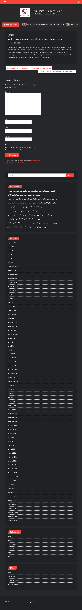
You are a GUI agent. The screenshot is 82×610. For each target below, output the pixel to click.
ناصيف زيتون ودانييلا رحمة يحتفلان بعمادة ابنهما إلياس (24, 195)
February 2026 (12, 267)
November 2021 (13, 469)
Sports (10, 540)
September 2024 (13, 334)
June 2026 (11, 251)
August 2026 (12, 243)
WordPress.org (13, 584)
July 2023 (11, 389)
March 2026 (12, 263)
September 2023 (13, 382)
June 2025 (11, 298)
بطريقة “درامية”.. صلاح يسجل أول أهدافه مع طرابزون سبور (26, 207)
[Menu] (4, 2)
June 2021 (11, 489)
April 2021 (11, 496)
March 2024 (12, 358)
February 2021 (12, 504)
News (12, 35)
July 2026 (11, 247)
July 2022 (11, 437)
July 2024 (11, 342)
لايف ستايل (11, 556)
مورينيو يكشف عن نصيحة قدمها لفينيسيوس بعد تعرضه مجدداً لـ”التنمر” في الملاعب (33, 223)
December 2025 (13, 274)
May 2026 (11, 255)
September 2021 (13, 477)
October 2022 (12, 425)
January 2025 (12, 318)
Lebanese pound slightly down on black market (56, 71)
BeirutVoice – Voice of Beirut (47, 10)
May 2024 (11, 350)
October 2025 (12, 282)
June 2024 (11, 346)
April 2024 (11, 354)
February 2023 (12, 409)
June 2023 (11, 393)
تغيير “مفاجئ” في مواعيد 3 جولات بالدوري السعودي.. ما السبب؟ (27, 211)
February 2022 (12, 457)
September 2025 (13, 286)
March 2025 (12, 310)
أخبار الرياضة (12, 544)
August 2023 (12, 385)
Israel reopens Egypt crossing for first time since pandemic (30, 68)
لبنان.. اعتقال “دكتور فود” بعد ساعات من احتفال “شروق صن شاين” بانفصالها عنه (32, 203)
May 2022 (11, 445)
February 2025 (12, 314)
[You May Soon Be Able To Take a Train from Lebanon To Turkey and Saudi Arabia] (61, 24)
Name (7, 119)
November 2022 (13, 421)
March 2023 (12, 405)
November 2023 (13, 374)
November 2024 (13, 326)
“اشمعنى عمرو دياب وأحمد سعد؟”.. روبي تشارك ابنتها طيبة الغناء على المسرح (31, 191)
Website (7, 136)
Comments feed (13, 580)
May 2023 (11, 397)
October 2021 (12, 473)
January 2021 (12, 508)
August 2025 (12, 290)
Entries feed (11, 576)
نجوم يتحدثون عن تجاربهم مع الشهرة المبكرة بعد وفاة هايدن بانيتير (27, 227)
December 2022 (13, 417)
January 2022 (12, 461)
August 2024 (12, 338)
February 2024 (12, 362)
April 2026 (11, 259)
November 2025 (13, 278)
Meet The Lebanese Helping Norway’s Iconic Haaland (38, 24)
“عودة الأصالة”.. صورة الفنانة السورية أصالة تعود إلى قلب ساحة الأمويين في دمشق (33, 199)
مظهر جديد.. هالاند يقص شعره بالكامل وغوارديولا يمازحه (25, 219)
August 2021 (12, 481)
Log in (10, 572)
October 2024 (12, 330)
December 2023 (13, 370)
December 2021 (13, 465)
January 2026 (12, 271)
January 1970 (12, 520)
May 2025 (11, 302)
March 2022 (12, 453)
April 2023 (11, 401)
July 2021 (11, 485)
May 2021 (11, 493)
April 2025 (11, 306)
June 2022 (11, 441)
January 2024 (12, 366)
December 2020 (13, 512)
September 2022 (13, 429)
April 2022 (11, 449)
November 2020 (13, 516)
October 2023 (12, 378)
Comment (8, 92)
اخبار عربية (11, 548)
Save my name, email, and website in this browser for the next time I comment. (22, 148)
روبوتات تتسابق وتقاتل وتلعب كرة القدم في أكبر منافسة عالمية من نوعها (30, 215)
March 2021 (12, 500)
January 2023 (12, 413)
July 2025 (11, 294)
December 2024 (13, 322)
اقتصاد (10, 552)
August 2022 (12, 433)
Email (7, 127)
